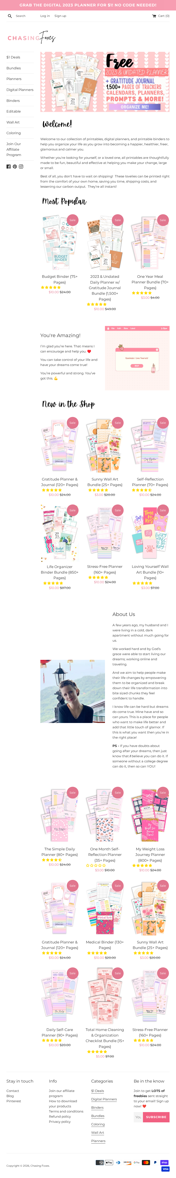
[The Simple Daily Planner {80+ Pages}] (59, 815)
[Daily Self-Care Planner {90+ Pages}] (59, 996)
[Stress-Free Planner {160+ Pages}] (105, 533)
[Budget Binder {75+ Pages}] (59, 243)
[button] (51, 287)
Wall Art (13, 122)
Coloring (13, 133)
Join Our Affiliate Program (13, 149)
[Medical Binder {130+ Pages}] (105, 908)
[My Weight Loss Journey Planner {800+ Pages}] (150, 815)
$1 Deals (13, 57)
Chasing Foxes (39, 1165)
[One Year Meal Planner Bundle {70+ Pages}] (150, 243)
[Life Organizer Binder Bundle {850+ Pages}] (59, 533)
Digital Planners (19, 90)
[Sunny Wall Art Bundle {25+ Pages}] (105, 445)
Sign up (60, 16)
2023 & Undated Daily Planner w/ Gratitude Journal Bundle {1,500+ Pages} (105, 287)
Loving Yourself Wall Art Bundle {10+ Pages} (150, 572)
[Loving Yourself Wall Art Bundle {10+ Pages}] (150, 533)
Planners (13, 79)
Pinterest (13, 1101)
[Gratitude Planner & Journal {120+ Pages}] (59, 445)
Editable (13, 111)
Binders (13, 101)
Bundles (13, 68)
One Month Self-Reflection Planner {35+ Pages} (105, 855)
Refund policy (60, 1116)
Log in (45, 16)
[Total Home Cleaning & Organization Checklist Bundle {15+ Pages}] (105, 996)
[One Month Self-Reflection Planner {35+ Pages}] (105, 815)
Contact (12, 1091)
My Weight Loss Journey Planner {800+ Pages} (150, 855)
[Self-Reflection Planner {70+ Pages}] (150, 445)
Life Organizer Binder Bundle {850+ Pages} (60, 572)
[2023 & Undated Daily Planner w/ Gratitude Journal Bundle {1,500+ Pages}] (105, 243)
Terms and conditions (66, 1111)
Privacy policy (60, 1122)
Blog (10, 1096)
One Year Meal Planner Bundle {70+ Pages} (150, 282)
